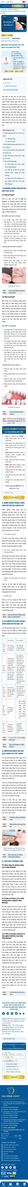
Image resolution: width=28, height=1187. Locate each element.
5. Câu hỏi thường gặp (10, 161)
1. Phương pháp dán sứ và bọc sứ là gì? (13, 134)
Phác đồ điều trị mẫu (9, 1038)
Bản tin (3, 2)
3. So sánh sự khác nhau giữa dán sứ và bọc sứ (13, 151)
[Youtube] (6, 1167)
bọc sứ (13, 326)
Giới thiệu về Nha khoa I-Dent (11, 1145)
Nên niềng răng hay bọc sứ (18, 825)
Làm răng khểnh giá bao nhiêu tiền (17, 292)
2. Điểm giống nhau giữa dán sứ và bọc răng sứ (13, 146)
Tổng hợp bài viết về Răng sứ (11, 1158)
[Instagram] (14, 1167)
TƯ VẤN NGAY (14, 497)
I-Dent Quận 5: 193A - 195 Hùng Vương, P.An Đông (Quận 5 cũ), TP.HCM (14, 1112)
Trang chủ (3, 9)
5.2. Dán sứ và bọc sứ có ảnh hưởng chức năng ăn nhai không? (14, 172)
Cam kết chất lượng (9, 1151)
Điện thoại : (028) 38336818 (10, 1117)
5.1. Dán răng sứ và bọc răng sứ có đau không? (14, 165)
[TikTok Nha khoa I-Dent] (23, 1013)
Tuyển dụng (9, 2)
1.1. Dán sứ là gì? (10, 139)
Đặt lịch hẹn (9, 71)
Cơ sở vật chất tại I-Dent (10, 1149)
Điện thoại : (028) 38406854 (10, 1109)
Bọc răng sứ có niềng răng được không (15, 856)
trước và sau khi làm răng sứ (16, 420)
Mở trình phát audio (11, 86)
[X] (10, 1167)
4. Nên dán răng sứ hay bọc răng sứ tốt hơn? (13, 157)
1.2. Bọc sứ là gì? (10, 141)
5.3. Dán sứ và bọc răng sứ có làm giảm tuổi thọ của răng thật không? (14, 181)
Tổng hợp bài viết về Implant (11, 1156)
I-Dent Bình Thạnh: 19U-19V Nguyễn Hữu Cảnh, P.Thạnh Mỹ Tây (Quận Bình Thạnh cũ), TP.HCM (15, 1103)
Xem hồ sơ (19, 71)
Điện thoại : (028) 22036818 (10, 1125)
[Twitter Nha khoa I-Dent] (16, 1014)
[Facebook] (2, 1167)
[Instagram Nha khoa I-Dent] (12, 1014)
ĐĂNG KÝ (14, 1077)
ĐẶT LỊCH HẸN (19, 6)
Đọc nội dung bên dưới (10, 89)
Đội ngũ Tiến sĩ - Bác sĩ (9, 1147)
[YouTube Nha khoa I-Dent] (7, 1014)
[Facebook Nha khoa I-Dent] (3, 1014)
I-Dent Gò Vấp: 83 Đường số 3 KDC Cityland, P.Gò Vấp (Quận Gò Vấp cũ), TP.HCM (14, 1120)
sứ (6, 942)
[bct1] (5, 1176)
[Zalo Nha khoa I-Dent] (20, 1013)
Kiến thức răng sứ (13, 9)
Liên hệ (5, 1153)
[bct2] (12, 1176)
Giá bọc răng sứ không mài (17, 818)
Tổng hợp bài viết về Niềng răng (12, 1160)
